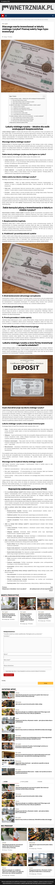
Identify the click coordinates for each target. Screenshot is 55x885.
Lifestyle (17, 692)
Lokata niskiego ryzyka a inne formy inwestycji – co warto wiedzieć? (27, 116)
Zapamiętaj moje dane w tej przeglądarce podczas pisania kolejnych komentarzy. (25, 671)
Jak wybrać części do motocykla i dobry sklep (28, 704)
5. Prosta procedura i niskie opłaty (20, 112)
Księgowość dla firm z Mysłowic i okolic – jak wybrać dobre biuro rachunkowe (41, 870)
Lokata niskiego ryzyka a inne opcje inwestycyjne (23, 119)
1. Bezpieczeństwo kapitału (19, 106)
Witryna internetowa (8, 665)
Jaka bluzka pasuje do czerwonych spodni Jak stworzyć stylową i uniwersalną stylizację (31, 695)
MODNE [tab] (40, 781)
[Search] (53, 15)
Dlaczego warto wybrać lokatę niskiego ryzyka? (23, 120)
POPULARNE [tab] (24, 781)
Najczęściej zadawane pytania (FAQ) (19, 122)
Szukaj (3, 680)
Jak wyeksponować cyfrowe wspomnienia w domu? (41, 589)
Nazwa (6, 654)
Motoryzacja (18, 702)
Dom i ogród (5, 23)
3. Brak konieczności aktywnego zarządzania (22, 109)
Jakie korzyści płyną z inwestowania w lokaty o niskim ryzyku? (25, 105)
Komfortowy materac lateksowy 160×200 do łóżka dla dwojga (8, 615)
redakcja (10, 36)
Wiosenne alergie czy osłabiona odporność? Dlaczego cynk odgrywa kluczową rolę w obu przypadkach (32, 712)
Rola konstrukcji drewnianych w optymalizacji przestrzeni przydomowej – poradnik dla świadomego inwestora (32, 755)
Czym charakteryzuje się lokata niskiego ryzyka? (23, 117)
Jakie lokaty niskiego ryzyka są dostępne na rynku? (23, 101)
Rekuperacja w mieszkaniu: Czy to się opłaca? (14, 588)
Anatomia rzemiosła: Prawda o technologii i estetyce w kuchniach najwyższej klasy (45, 616)
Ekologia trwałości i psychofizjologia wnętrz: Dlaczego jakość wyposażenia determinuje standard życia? (27, 617)
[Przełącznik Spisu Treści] (43, 96)
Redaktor (13, 619)
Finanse (17, 718)
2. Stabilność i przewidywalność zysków (21, 108)
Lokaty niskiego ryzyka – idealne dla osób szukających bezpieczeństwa (27, 98)
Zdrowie (17, 709)
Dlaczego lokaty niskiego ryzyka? (20, 100)
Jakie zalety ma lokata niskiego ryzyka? (21, 103)
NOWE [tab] (6, 781)
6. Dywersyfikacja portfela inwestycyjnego (22, 114)
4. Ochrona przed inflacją (18, 111)
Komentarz (7, 636)
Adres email (7, 660)
